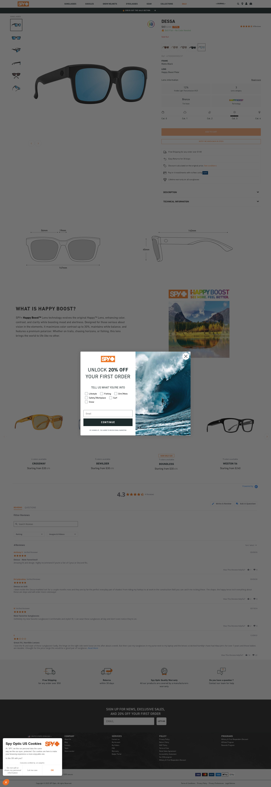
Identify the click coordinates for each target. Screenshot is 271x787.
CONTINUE (108, 422)
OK (52, 770)
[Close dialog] (185, 356)
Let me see (32, 770)
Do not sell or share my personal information (12, 770)
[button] (6, 782)
